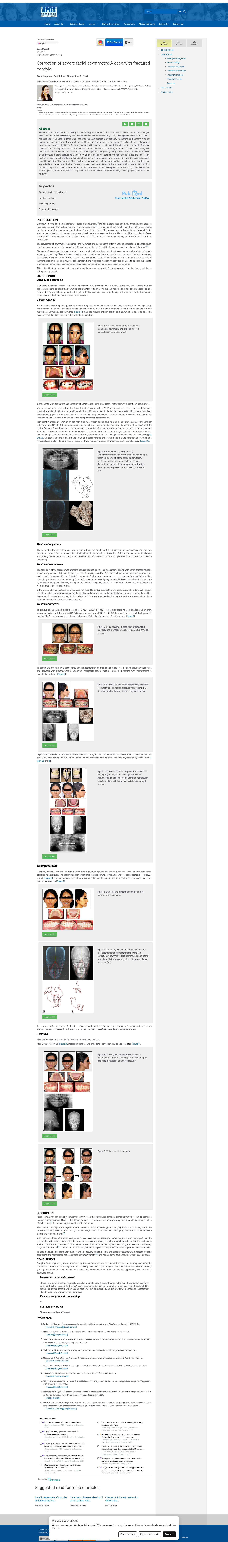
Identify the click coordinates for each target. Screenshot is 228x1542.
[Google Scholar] (70, 1327)
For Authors (129, 24)
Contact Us (178, 24)
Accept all (169, 1534)
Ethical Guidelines (110, 24)
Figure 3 (130, 616)
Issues (92, 24)
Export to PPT (49, 395)
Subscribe (164, 24)
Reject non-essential (150, 1534)
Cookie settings (127, 1534)
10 (97, 1254)
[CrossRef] (50, 1327)
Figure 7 (60, 881)
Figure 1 (78, 312)
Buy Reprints (115, 42)
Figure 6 (48, 878)
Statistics (179, 44)
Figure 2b (144, 441)
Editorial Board (77, 24)
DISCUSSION (166, 88)
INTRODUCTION (167, 50)
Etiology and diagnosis (176, 58)
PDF (130, 43)
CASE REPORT (167, 54)
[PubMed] (59, 1327)
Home (47, 24)
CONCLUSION (166, 92)
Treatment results (174, 79)
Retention (171, 83)
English (43, 44)
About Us (58, 24)
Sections (164, 44)
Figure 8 (63, 1044)
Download (194, 44)
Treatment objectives (175, 67)
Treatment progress (175, 75)
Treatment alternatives (176, 71)
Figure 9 (136, 1044)
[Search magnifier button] (184, 11)
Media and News (147, 24)
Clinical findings (173, 62)
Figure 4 (61, 674)
